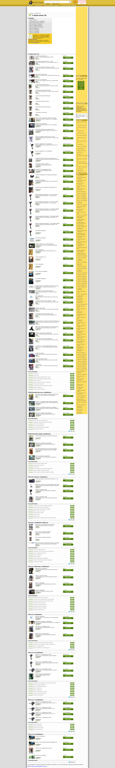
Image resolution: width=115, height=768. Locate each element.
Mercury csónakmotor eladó (41, 496)
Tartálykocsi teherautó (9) (82, 172)
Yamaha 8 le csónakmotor (82, 268)
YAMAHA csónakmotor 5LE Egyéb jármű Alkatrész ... (46, 174)
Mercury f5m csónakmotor (82, 204)
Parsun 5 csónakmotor (81, 395)
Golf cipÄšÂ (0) (80, 130)
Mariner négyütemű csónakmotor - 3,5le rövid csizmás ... (46, 194)
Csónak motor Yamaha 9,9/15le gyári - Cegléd (44, 67)
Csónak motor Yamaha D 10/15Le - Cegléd (44, 61)
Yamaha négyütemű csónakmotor (81, 220)
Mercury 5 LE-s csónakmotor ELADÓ (43, 654)
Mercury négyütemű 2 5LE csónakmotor (43, 151)
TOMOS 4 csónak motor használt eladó (43, 333)
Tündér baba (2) (80, 168)
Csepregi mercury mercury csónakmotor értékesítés (43, 642)
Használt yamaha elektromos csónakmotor (81, 226)
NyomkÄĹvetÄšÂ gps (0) (82, 166)
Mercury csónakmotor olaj (82, 214)
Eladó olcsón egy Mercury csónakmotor (43, 621)
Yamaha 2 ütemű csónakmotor (80, 302)
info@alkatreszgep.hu (35, 42)
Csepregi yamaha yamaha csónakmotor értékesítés (42, 385)
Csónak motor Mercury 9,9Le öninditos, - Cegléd (45, 300)
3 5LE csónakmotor (39, 264)
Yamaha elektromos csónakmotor (80, 245)
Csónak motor (38, 364)
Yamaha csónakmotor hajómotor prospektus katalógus (43, 472)
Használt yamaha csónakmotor (39, 389)
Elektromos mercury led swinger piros (40, 597)
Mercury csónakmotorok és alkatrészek (40, 558)
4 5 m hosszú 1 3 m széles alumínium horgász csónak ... (46, 345)
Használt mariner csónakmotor (80, 385)
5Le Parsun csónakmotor (40, 237)
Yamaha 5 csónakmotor (81, 285)
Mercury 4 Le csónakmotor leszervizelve (43, 748)
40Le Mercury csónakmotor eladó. (42, 626)
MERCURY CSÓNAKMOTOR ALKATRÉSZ (45, 524)
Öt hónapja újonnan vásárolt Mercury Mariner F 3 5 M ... (47, 478)
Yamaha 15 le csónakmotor (79, 271)
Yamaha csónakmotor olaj (82, 294)
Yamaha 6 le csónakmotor (82, 281)
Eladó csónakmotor (80, 339)
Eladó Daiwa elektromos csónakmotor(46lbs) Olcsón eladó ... (47, 484)
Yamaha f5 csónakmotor (81, 279)
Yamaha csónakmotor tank (82, 304)
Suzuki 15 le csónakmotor (82, 368)
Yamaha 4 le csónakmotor (82, 262)
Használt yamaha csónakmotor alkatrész (81, 223)
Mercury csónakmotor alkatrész (35, 25)
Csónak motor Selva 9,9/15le (41, 112)
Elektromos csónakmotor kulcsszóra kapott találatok (43, 600)
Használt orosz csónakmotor (80, 413)
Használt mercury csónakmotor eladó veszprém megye (43, 599)
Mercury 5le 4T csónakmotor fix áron (43, 169)
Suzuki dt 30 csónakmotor (82, 359)
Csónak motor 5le (38, 5)
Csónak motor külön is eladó (41, 358)
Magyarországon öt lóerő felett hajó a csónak (41, 376)
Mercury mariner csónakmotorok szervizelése (41, 509)
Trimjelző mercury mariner (38, 512)
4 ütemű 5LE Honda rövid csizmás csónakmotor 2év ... (46, 158)
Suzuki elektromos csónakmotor (80, 347)
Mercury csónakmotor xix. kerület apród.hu (41, 647)
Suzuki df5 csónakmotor (81, 357)
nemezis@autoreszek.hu (32, 39)
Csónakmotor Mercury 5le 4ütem (42, 163)
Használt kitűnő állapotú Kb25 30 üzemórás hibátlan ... (46, 448)
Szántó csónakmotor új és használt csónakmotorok (42, 468)
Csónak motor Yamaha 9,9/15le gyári (42, 95)
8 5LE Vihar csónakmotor (40, 278)
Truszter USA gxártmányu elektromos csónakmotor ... (46, 407)
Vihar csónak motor (39, 295)
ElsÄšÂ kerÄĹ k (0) (81, 133)
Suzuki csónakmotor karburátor (81, 372)
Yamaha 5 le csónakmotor (82, 283)
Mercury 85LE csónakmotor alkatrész (43, 531)
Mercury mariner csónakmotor (35, 24)
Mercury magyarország (37, 689)
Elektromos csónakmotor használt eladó (43, 412)
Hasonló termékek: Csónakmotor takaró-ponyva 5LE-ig (46, 285)
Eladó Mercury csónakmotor (41, 568)
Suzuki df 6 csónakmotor (81, 364)
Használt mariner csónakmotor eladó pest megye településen (44, 517)
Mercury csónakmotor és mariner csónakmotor (42, 382)
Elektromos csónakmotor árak (39, 609)
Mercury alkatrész (36, 556)
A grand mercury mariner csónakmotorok (41, 507)
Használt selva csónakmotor (79, 407)
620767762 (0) (80, 152)
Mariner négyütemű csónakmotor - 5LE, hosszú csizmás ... (47, 201)
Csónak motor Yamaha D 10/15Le (42, 101)
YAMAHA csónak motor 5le (41, 55)
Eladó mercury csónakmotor (38, 423)
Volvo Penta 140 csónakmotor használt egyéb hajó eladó (46, 394)
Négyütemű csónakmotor (82, 374)
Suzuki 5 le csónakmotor (81, 361)
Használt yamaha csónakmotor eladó (40, 463)
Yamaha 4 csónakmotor (81, 274)
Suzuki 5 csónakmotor (81, 366)
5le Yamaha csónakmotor (40, 230)
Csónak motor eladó (39, 353)
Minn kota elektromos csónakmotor (40, 607)
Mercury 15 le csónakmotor (79, 202)
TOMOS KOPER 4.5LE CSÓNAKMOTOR (44, 244)
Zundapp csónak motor (40, 308)
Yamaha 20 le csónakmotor (79, 260)
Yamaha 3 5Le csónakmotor (41, 123)
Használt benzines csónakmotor (80, 350)
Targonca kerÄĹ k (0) (81, 150)
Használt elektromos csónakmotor (81, 393)
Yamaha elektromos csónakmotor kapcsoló (81, 254)
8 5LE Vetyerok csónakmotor (41, 271)
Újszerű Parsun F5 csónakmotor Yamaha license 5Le (46, 187)
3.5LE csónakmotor (39, 249)
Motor (32, 13)
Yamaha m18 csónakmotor (82, 255)
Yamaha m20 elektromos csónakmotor (81, 242)
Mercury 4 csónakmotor (34, 32)
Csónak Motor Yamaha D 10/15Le (42, 84)
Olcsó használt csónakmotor (80, 410)
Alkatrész (31, 5)
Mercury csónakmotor (34, 28)
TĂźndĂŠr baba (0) (81, 148)
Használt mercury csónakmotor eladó (40, 420)
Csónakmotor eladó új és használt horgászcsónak (42, 422)
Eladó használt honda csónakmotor (81, 237)
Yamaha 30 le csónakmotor (79, 289)
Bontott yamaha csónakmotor (80, 299)
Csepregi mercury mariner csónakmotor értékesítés (42, 505)
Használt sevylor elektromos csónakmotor (81, 400)
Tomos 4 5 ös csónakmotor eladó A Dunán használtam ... (46, 401)
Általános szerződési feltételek (36, 766)
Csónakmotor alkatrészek (38, 561)
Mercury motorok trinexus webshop (40, 691)
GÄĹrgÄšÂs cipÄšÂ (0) (81, 125)
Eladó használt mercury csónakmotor (51, 5)
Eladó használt (36, 466)
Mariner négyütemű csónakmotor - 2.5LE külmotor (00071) (47, 223)
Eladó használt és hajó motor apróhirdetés (41, 427)
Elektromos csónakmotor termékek (39, 604)
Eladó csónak (35, 375)
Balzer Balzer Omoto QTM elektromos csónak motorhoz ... (47, 326)
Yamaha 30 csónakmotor (81, 266)
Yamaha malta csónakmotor (79, 312)
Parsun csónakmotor (81, 397)
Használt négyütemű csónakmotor (81, 342)
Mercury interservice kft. (38, 729)
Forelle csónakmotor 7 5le (40, 256)
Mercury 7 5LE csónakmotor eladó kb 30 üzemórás (45, 117)
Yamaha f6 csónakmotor (81, 278)
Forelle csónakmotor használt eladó (42, 456)
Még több (72, 431)
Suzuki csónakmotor (81, 352)
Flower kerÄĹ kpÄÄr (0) (82, 135)
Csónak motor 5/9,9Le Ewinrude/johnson (43, 338)
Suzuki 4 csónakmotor (81, 356)
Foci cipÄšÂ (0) (80, 144)
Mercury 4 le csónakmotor (40, 755)
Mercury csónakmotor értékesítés (39, 552)
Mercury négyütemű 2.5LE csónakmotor (43, 143)
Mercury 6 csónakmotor (34, 29)
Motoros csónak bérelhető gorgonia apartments (42, 378)
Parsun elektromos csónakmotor (80, 379)
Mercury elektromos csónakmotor (36, 26)
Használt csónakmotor (81, 404)
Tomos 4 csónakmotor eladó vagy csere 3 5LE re (45, 136)
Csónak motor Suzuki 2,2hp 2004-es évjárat (44, 313)
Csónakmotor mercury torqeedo (39, 602)
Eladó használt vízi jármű (38, 429)
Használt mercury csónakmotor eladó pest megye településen (44, 682)
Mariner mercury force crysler (39, 510)
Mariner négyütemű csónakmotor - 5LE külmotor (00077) (47, 208)
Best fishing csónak (37, 380)
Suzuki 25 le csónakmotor (82, 362)
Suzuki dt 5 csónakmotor (81, 354)
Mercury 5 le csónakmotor (82, 200)
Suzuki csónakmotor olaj (81, 369)
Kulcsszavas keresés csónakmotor (39, 693)
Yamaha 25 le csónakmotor (79, 264)
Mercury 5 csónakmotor (34, 31)
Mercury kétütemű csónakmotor (80, 217)
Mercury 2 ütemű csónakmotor (80, 210)
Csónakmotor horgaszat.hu (38, 694)
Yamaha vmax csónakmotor (79, 320)
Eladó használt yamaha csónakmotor (68, 5)
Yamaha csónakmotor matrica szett (81, 337)
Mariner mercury (36, 516)
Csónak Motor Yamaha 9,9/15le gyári (42, 90)
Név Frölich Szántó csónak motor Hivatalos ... (44, 290)
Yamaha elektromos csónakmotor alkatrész (41, 470)
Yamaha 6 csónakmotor (81, 257)
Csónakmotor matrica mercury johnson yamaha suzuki (43, 551)
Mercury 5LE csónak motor (41, 74)
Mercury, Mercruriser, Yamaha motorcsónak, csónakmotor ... (47, 542)
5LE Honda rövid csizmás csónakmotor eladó (44, 129)
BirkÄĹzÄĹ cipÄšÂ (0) (81, 146)
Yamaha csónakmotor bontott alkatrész (81, 251)
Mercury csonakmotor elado (38, 425)
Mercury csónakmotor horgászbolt (39, 686)
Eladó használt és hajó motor (38, 465)
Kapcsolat (45, 766)
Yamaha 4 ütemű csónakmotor (80, 296)
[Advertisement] (50, 9)
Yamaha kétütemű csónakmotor (80, 332)
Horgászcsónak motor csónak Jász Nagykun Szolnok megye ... (48, 321)
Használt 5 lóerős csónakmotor (80, 388)
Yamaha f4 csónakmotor (81, 276)
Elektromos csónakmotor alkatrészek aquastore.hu (42, 559)
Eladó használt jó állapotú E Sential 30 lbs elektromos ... (46, 435)
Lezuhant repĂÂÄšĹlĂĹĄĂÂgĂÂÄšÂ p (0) (83, 156)
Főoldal (29, 766)
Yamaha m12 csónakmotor (82, 272)
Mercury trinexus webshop (38, 727)
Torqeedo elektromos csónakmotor (39, 606)
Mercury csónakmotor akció (41, 489)
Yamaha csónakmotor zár (82, 286)
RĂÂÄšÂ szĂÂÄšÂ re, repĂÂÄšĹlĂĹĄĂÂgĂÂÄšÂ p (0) (83, 163)
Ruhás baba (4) (80, 170)
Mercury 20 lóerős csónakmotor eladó (43, 673)
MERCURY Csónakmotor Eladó (42, 633)
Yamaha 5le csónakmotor (40, 180)
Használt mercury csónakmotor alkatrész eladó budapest (43, 644)
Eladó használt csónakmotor (38, 383)
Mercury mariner (36, 514)
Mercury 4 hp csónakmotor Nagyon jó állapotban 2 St (46, 742)
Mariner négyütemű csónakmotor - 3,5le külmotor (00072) (47, 216)
